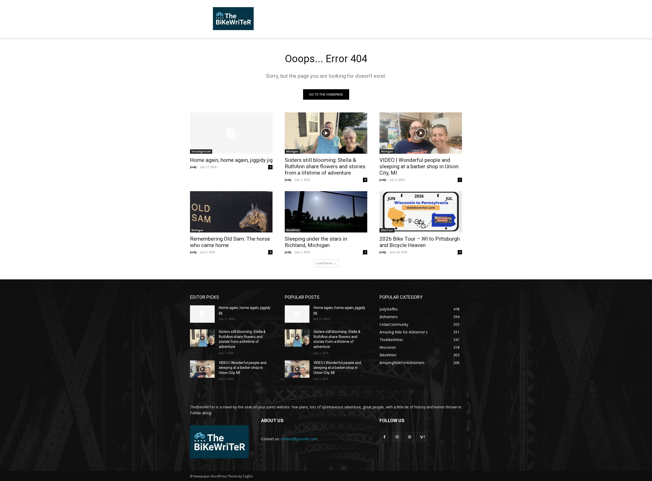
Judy (193, 167)
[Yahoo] (422, 437)
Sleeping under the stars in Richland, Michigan (316, 242)
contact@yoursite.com (299, 438)
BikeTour (387, 230)
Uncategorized (201, 151)
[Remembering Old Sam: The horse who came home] (231, 211)
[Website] (409, 437)
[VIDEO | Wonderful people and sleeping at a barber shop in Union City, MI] (420, 133)
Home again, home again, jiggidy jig (231, 160)
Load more (324, 263)
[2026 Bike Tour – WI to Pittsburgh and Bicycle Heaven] (420, 211)
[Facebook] (384, 437)
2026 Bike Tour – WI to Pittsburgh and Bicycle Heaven (419, 242)
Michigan (292, 151)
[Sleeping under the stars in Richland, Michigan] (326, 211)
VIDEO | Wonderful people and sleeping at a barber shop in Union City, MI (418, 166)
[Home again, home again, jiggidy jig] (231, 133)
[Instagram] (397, 437)
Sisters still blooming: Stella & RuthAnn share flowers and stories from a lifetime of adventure (325, 166)
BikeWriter (293, 230)
